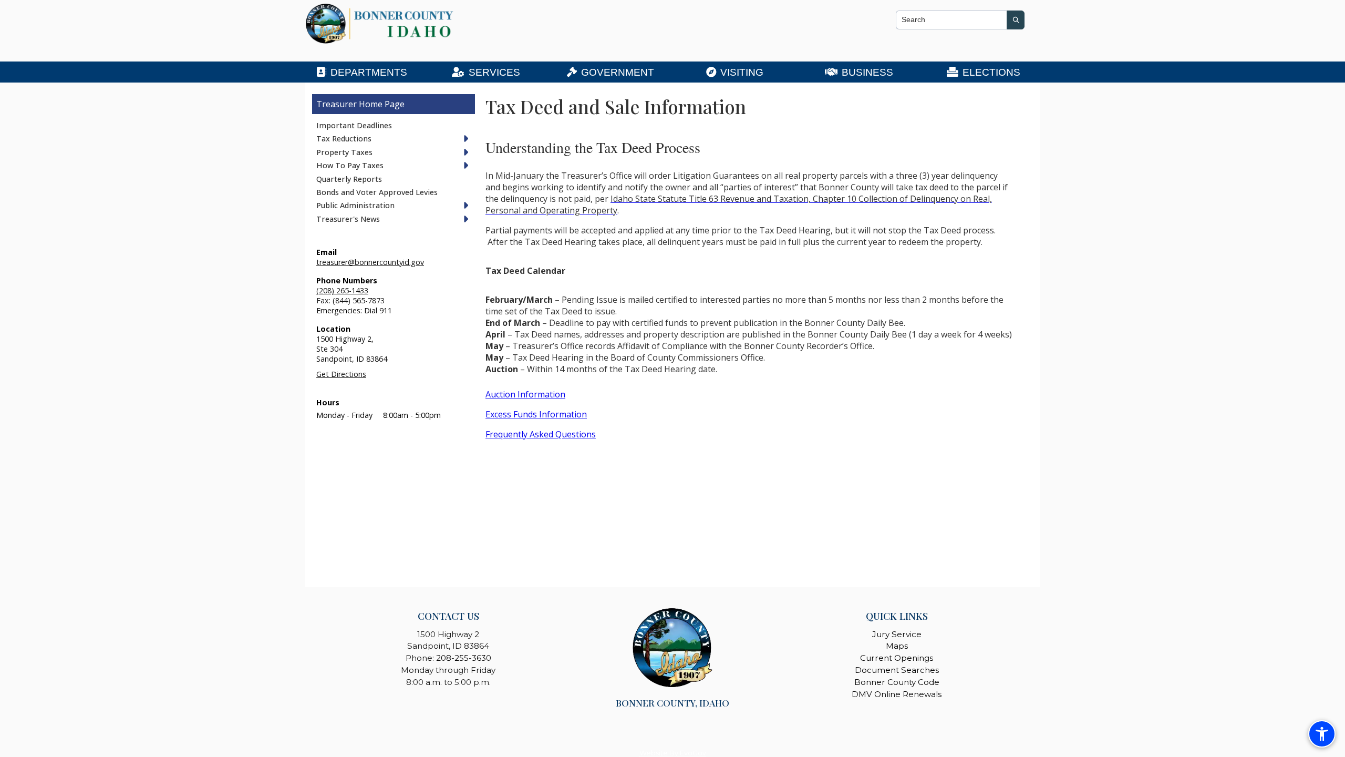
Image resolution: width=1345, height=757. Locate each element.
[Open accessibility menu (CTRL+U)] (1322, 734)
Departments (368, 72)
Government (617, 72)
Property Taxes (344, 152)
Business (867, 72)
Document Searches (897, 670)
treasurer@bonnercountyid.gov (370, 262)
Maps (897, 646)
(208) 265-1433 (342, 290)
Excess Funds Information (536, 414)
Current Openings (896, 658)
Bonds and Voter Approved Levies (377, 192)
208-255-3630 (463, 658)
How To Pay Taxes (350, 165)
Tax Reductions (343, 139)
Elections (991, 72)
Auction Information (525, 394)
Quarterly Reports (349, 179)
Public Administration (355, 205)
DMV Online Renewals (897, 694)
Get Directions (341, 374)
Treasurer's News (348, 219)
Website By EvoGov (672, 753)
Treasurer (336, 104)
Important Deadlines (354, 125)
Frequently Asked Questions (540, 434)
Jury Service (897, 634)
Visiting (741, 72)
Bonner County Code (896, 682)
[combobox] (951, 20)
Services (494, 72)
